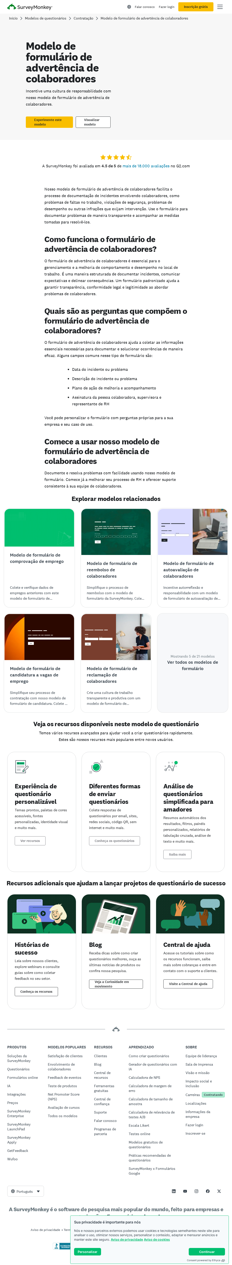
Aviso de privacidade (127, 1239)
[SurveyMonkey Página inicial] (30, 7)
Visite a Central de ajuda (188, 984)
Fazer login (166, 7)
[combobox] (25, 1191)
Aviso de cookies (157, 1239)
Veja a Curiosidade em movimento (112, 984)
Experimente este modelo (48, 122)
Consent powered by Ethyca (203, 1260)
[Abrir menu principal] (220, 6)
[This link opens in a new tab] (173, 1191)
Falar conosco (145, 7)
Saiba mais (177, 854)
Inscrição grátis (196, 7)
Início (13, 18)
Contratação (83, 18)
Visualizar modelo (91, 122)
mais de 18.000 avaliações (146, 165)
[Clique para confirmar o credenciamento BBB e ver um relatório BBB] (62, 1249)
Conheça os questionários (114, 841)
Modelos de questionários (45, 18)
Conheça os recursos (36, 991)
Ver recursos (30, 841)
